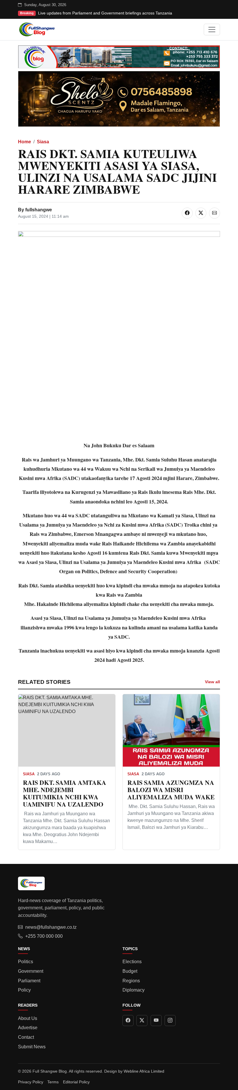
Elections (132, 961)
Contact (26, 1037)
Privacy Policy (30, 1082)
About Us (27, 1018)
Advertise (27, 1027)
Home (24, 141)
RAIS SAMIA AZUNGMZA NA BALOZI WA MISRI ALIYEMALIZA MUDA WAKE (170, 789)
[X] (141, 1020)
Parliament (29, 980)
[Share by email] (214, 213)
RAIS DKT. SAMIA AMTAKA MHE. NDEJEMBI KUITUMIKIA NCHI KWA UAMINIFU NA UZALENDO (64, 793)
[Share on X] (200, 213)
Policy (24, 990)
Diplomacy (133, 990)
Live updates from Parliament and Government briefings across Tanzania (105, 13)
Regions (131, 980)
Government (30, 971)
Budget (129, 971)
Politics (25, 961)
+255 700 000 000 (44, 936)
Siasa (43, 141)
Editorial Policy (76, 1082)
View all (212, 681)
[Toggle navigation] (212, 29)
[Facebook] (128, 1020)
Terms (53, 1082)
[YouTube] (156, 1020)
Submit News (32, 1046)
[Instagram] (170, 1020)
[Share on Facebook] (187, 213)
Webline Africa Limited (144, 1071)
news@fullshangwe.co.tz (51, 927)
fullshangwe (38, 209)
